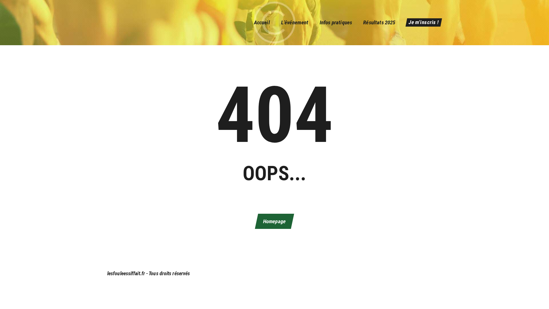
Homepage (274, 221)
